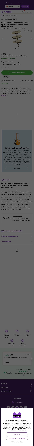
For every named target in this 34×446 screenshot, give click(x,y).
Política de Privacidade (20, 430)
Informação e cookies (17, 442)
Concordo (17, 434)
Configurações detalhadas (17, 438)
